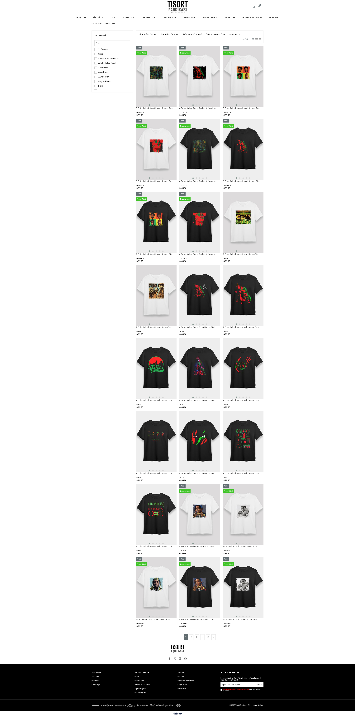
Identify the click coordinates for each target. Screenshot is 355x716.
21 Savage (103, 49)
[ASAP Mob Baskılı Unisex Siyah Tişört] (199, 587)
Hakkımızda (96, 681)
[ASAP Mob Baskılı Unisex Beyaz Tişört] (199, 514)
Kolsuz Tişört (190, 17)
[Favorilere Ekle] (156, 81)
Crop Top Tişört (170, 17)
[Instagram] (180, 658)
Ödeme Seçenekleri (142, 685)
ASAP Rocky (103, 77)
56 (208, 637)
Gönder (259, 685)
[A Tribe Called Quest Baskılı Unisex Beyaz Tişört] (156, 76)
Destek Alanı (139, 681)
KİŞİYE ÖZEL (98, 17)
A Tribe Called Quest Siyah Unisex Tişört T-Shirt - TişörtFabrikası (197, 327)
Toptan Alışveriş (140, 689)
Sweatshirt (230, 17)
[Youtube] (185, 658)
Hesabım (181, 677)
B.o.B (100, 86)
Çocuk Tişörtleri (210, 17)
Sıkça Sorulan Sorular (186, 681)
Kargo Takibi (182, 685)
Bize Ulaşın (96, 685)
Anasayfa (95, 677)
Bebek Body (273, 17)
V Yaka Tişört (129, 17)
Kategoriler (81, 17)
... (202, 637)
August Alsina (104, 81)
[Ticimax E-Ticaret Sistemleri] (177, 714)
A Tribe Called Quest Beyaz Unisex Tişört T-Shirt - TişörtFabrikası (241, 254)
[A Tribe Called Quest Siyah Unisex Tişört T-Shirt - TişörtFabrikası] (199, 295)
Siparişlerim (182, 689)
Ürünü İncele (166, 81)
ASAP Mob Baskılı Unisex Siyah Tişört (196, 619)
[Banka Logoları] (137, 705)
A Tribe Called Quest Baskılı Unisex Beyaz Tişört (154, 108)
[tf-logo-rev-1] (177, 649)
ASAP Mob (103, 68)
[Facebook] (169, 658)
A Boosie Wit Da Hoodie (108, 58)
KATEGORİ (100, 35)
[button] (149, 105)
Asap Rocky (103, 72)
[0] (259, 7)
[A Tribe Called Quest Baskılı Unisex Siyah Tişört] (199, 149)
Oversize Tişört (149, 17)
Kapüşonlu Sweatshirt (252, 17)
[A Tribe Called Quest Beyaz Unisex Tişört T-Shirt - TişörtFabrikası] (243, 222)
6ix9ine (101, 54)
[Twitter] (175, 658)
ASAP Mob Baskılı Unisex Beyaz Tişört (197, 546)
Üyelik (137, 677)
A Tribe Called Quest (107, 63)
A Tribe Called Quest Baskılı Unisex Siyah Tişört (197, 181)
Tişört (113, 17)
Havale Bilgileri (140, 693)
